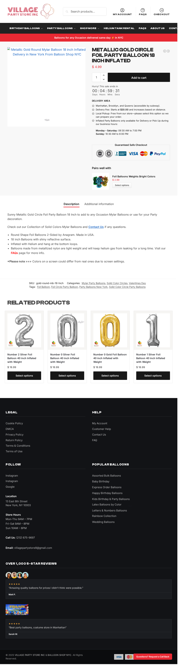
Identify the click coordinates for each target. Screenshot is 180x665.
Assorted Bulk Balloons (106, 475)
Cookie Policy (14, 423)
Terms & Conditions (18, 445)
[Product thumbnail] (102, 181)
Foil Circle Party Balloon (64, 286)
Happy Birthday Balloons (107, 493)
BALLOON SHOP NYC (59, 655)
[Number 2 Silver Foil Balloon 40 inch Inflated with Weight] (24, 330)
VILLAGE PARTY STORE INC (30, 655)
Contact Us (96, 227)
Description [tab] (71, 204)
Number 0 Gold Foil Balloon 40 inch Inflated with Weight (110, 358)
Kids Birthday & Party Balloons (111, 499)
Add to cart (138, 77)
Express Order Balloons (106, 487)
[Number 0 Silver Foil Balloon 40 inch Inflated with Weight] (67, 330)
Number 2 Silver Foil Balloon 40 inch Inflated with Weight (21, 358)
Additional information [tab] (99, 204)
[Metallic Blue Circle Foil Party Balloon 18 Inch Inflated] (168, 51)
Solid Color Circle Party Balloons (127, 286)
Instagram (12, 475)
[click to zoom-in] (47, 87)
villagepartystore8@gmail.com (33, 547)
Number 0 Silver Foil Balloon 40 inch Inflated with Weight (64, 358)
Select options (122, 185)
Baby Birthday (100, 481)
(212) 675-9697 (25, 537)
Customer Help (101, 429)
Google (10, 486)
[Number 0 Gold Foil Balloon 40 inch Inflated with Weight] (110, 330)
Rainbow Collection (104, 516)
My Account (122, 14)
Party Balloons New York (93, 286)
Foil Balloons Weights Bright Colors (133, 176)
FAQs (143, 14)
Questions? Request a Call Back (152, 656)
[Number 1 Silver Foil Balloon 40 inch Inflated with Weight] (153, 330)
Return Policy (14, 440)
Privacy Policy (14, 434)
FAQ (94, 440)
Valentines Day (137, 283)
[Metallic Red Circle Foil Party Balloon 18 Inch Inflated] (164, 51)
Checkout (162, 14)
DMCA (10, 429)
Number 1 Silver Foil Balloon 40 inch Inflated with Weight (150, 358)
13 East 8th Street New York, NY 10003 (18, 503)
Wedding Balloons (103, 522)
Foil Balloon (43, 286)
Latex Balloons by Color (106, 504)
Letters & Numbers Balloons (109, 510)
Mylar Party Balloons (93, 283)
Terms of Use (14, 451)
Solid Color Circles (117, 283)
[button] (104, 75)
